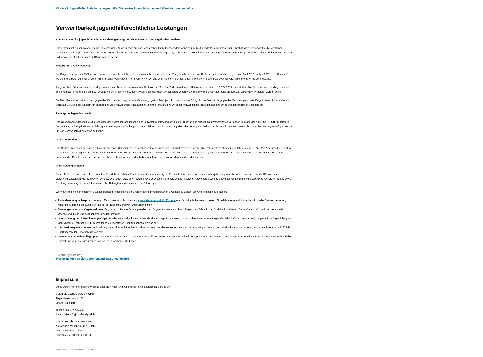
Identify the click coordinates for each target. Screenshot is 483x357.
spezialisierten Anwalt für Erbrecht (157, 200)
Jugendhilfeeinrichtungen (168, 8)
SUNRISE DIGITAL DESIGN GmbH (75, 293)
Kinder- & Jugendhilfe (70, 8)
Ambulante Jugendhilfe (101, 8)
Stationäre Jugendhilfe (134, 8)
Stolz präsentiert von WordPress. (83, 349)
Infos (189, 8)
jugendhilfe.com (62, 349)
